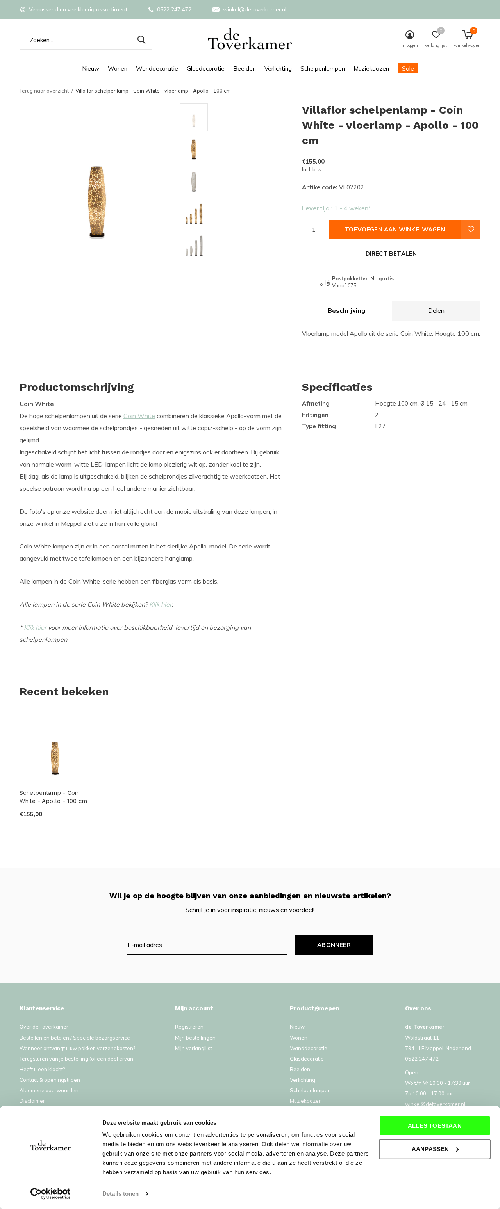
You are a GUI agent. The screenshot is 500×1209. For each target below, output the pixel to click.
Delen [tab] (436, 310)
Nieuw (90, 68)
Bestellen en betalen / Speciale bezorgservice (75, 1038)
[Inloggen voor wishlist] (470, 229)
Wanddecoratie (157, 68)
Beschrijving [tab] (346, 310)
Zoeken (141, 40)
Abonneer (334, 945)
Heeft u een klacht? (42, 1069)
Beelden (244, 68)
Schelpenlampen (322, 68)
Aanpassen (430, 1148)
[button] (236, 117)
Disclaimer (32, 1101)
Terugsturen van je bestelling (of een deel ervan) (77, 1059)
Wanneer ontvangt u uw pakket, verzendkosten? (77, 1048)
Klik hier (160, 604)
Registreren (189, 1027)
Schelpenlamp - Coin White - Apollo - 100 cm (53, 797)
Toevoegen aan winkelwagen (395, 229)
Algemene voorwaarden (49, 1090)
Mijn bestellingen (195, 1038)
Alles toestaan (435, 1125)
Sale (408, 68)
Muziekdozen (371, 68)
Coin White (139, 416)
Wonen (117, 68)
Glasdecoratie (206, 68)
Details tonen (120, 1193)
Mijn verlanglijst (193, 1048)
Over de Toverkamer (44, 1027)
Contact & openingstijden (50, 1080)
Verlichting (278, 68)
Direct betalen (391, 253)
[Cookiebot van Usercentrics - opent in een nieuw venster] (50, 1194)
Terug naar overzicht (44, 90)
